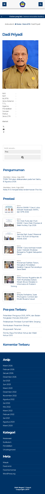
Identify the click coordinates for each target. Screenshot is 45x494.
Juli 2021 (6, 418)
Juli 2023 (6, 381)
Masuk (5, 462)
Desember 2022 (9, 392)
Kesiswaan (7, 438)
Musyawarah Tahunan (12, 329)
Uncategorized (9, 450)
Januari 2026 (8, 373)
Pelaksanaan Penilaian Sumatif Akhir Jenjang (21, 322)
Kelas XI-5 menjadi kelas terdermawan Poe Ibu (22, 190)
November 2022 (10, 396)
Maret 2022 (7, 411)
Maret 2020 (8, 426)
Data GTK (26, 24)
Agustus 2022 (8, 399)
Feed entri (7, 466)
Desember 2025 (9, 377)
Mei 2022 (7, 407)
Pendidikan (7, 446)
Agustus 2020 (9, 422)
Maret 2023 (7, 388)
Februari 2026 (8, 369)
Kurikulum (7, 442)
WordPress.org (9, 474)
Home (18, 24)
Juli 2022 (6, 403)
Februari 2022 (8, 414)
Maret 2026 (7, 366)
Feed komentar (9, 470)
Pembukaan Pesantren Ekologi (16, 325)
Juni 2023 (7, 384)
